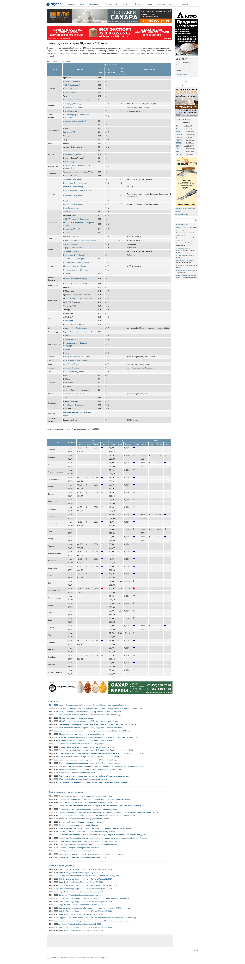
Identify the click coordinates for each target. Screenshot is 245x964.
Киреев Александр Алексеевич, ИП (78, 332)
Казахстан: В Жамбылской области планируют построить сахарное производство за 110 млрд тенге (100, 708)
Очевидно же (180, 265)
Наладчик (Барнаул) (71, 81)
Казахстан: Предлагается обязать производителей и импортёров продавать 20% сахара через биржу (101, 766)
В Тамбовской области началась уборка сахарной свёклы (83, 779)
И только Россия (181, 233)
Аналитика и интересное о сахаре (66, 792)
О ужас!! (179, 255)
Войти (177, 9)
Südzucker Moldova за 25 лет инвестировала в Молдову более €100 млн (88, 802)
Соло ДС (67, 274)
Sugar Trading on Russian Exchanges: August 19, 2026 (81, 905)
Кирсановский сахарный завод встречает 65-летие (80, 822)
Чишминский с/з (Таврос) (73, 372)
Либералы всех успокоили (184, 260)
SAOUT (178, 154)
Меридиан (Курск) (70, 236)
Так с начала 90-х (182, 243)
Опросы (177, 211)
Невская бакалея (70, 339)
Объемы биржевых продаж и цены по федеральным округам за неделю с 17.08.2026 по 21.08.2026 (101, 753)
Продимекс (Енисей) (72, 229)
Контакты (184, 4)
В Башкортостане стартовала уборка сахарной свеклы (81, 734)
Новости (70, 4)
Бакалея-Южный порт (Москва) (76, 262)
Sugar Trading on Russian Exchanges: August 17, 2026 (81, 930)
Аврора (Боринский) (71, 244)
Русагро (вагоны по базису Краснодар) (79, 240)
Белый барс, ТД (70, 111)
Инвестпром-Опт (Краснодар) (75, 183)
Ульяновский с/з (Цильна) (74, 394)
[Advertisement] (109, 941)
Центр (178, 68)
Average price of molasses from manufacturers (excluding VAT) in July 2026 (89, 876)
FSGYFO (179, 134)
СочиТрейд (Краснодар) (73, 204)
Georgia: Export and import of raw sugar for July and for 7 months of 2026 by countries (94, 898)
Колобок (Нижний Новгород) (75, 279)
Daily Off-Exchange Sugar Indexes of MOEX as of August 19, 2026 (85, 901)
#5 (176, 128)
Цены (82, 4)
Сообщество (95, 4)
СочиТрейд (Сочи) (71, 364)
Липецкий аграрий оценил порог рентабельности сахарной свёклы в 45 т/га (90, 769)
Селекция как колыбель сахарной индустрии (77, 851)
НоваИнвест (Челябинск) (73, 405)
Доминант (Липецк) (71, 251)
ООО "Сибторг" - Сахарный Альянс (78, 298)
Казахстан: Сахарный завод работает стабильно (79, 848)
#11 (177, 125)
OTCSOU (179, 143)
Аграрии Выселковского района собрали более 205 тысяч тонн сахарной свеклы (92, 705)
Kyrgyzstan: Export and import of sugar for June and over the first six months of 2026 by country (97, 918)
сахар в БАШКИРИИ (182, 227)
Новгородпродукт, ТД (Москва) (76, 270)
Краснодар (179, 65)
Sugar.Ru (52, 958)
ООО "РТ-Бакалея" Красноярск (76, 219)
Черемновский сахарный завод (76, 100)
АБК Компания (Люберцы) (74, 259)
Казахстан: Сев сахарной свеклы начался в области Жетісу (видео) (87, 831)
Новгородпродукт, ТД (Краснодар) (77, 190)
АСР (65, 125)
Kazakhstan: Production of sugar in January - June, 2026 (82, 895)
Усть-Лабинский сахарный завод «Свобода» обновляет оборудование (88, 844)
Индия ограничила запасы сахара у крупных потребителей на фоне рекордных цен (94, 776)
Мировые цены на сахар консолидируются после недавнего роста (86, 747)
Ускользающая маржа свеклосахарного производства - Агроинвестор (88, 841)
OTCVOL (179, 148)
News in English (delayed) (61, 865)
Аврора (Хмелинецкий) (73, 248)
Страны (137, 4)
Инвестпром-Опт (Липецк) (74, 255)
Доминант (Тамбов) (71, 368)
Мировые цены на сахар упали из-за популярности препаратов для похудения (92, 854)
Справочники (111, 4)
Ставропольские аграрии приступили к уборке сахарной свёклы (85, 796)
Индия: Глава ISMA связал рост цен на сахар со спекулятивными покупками (90, 712)
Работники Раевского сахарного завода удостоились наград (84, 819)
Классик (66, 335)
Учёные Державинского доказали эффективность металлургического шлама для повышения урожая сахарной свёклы (108, 812)
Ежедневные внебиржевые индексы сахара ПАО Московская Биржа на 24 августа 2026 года (97, 724)
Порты (149, 4)
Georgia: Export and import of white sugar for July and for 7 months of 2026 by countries (94, 908)
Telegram (161, 4)
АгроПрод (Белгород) (72, 103)
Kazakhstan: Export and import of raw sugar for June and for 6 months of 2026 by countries (95, 921)
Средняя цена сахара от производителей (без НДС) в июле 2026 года (88, 760)
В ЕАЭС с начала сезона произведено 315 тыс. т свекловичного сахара (88, 721)
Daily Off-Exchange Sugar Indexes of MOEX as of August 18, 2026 (85, 911)
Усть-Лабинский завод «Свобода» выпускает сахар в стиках (83, 857)
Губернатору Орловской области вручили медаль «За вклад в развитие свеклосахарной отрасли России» (103, 838)
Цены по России (181, 74)
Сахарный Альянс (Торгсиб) (75, 284)
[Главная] (54, 4)
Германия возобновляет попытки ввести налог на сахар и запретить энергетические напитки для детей (102, 835)
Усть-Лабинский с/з (71, 208)
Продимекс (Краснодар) (73, 195)
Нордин (66, 349)
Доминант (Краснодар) (72, 179)
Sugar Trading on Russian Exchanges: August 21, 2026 (81, 882)
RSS (169, 4)
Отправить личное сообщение (185, 208)
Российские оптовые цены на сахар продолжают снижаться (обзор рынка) (93, 782)
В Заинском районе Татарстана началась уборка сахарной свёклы (86, 740)
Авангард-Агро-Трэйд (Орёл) (75, 328)
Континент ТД (69, 132)
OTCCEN (179, 146)
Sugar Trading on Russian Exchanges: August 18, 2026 (81, 914)
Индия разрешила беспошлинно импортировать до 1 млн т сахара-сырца (89, 763)
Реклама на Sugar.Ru (182, 214)
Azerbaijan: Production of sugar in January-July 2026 (79, 924)
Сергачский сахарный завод (75, 360)
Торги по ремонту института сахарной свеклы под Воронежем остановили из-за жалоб (95, 828)
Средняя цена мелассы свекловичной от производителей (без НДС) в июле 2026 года (95, 731)
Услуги (125, 4)
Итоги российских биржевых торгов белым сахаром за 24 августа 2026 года (90, 728)
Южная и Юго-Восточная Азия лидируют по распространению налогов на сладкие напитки (97, 815)
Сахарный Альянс (70, 89)
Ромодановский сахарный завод (76, 357)
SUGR (178, 131)
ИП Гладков (68, 321)
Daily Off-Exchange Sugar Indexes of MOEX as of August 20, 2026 (85, 889)
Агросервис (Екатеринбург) (74, 121)
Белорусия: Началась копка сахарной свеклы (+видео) (81, 744)
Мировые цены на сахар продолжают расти (77, 773)
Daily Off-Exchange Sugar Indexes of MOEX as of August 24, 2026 (85, 869)
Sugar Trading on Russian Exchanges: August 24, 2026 (81, 872)
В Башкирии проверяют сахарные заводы (76, 718)
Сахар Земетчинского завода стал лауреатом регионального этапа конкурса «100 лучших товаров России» (104, 806)
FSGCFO (179, 137)
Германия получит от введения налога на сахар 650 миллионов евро (88, 809)
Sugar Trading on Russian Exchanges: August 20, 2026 (81, 892)
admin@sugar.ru (130, 53)
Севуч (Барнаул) (70, 92)
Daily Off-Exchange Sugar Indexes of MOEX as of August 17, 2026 (85, 927)
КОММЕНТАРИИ (182, 225)
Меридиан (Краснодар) (73, 187)
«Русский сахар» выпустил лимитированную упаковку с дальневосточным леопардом (95, 799)
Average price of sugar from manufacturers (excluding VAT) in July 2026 (87, 885)
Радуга (66, 200)
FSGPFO (179, 140)
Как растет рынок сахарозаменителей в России (78, 825)
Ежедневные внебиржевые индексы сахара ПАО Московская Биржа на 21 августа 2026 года (97, 750)
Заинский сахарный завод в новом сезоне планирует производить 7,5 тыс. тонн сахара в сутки (98, 737)
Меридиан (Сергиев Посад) (74, 266)
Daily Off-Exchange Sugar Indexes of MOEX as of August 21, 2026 (85, 879)
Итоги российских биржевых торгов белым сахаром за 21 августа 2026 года (90, 756)
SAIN (177, 151)
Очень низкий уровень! (183, 270)
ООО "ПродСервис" (71, 85)
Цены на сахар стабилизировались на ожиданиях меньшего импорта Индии (90, 715)
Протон (66, 353)
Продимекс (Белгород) (72, 107)
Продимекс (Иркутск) (72, 154)
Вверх (195, 950)
